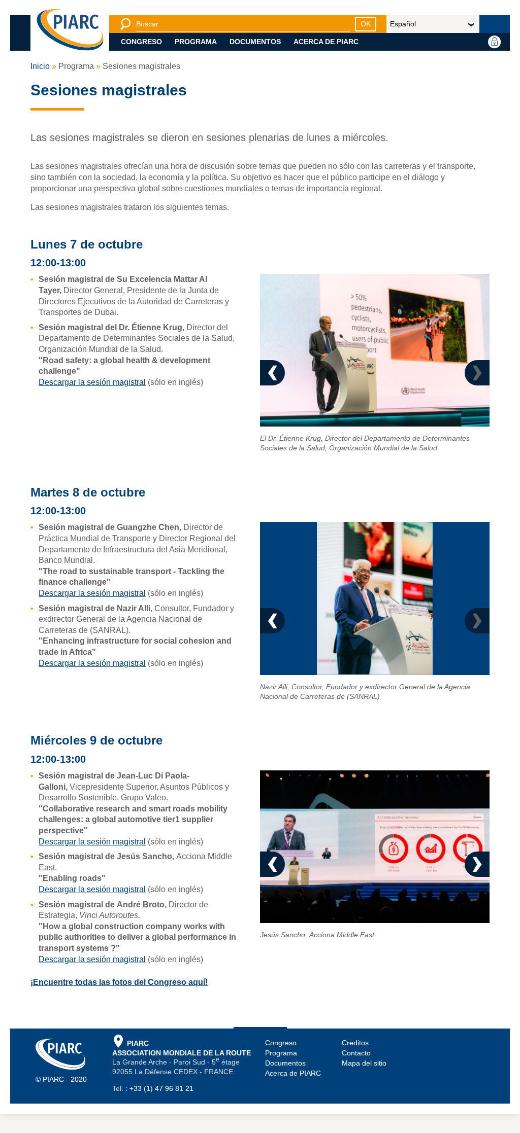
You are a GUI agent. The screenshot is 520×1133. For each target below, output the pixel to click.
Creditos (355, 1062)
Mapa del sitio (364, 1082)
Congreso (141, 42)
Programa (196, 42)
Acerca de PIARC (326, 42)
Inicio (40, 66)
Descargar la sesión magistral (92, 382)
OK (366, 24)
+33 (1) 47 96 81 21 (161, 1108)
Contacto (356, 1072)
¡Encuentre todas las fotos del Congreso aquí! (119, 1001)
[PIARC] (70, 30)
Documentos (255, 42)
